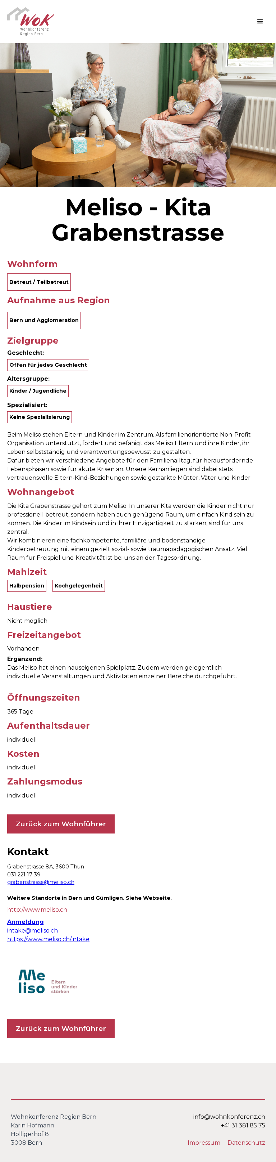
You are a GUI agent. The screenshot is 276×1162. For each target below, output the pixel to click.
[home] (30, 21)
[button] (260, 21)
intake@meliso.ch (32, 930)
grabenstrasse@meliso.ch (40, 882)
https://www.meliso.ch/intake (48, 939)
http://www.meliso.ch (37, 909)
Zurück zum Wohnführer (61, 823)
